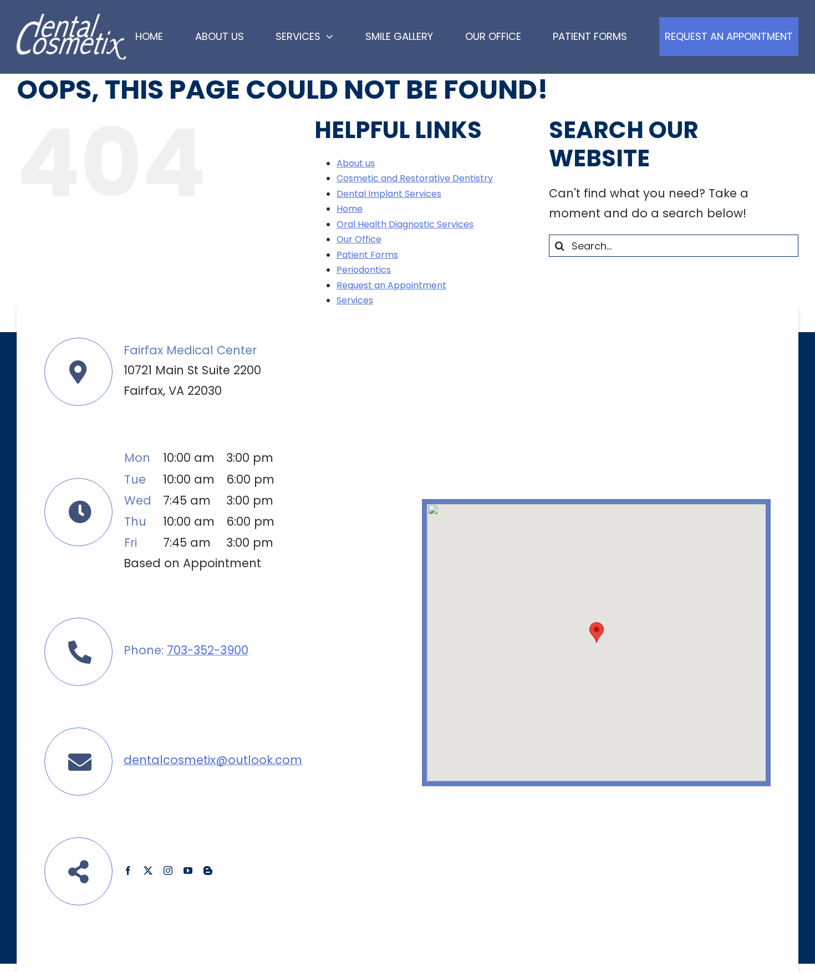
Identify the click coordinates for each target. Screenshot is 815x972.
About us (356, 163)
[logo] (71, 20)
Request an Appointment (391, 285)
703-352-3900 (207, 650)
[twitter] (148, 870)
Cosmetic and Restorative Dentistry (415, 178)
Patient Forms (367, 254)
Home (350, 208)
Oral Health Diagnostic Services (405, 224)
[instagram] (168, 870)
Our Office (359, 239)
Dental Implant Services (389, 193)
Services (355, 300)
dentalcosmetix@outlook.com (213, 760)
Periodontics (364, 269)
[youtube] (188, 870)
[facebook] (128, 870)
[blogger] (207, 870)
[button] (596, 632)
